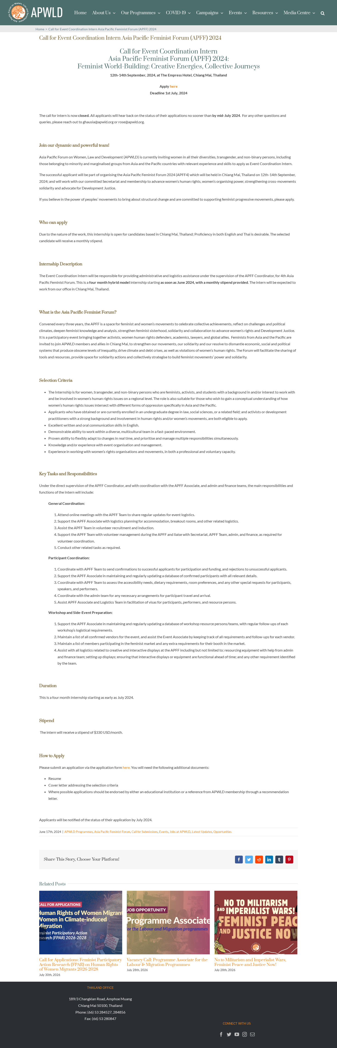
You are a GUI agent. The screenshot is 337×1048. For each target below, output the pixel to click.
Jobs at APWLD (180, 832)
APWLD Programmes (78, 832)
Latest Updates (202, 832)
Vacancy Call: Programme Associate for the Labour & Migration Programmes (79, 962)
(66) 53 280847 (104, 1018)
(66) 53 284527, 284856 (106, 1012)
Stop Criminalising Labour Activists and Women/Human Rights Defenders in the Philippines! (252, 964)
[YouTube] (237, 1034)
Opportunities (222, 832)
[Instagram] (244, 1034)
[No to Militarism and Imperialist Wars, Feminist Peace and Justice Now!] (168, 922)
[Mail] (252, 1034)
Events (163, 832)
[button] (323, 12)
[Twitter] (229, 1034)
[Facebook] (221, 1034)
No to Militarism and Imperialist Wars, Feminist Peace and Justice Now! (163, 962)
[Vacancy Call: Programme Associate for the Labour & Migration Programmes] (80, 922)
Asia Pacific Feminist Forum (112, 832)
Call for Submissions (145, 832)
